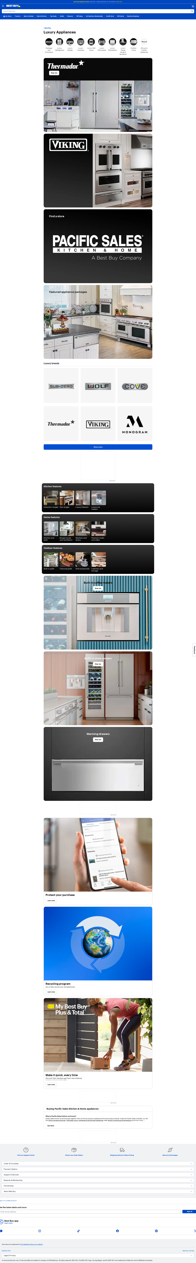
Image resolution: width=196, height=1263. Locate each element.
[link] (98, 95)
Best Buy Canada (188, 1251)
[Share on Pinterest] (156, 1231)
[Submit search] (192, 11)
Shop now (119, 1)
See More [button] (50, 1126)
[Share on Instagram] (39, 1231)
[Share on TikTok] (78, 1231)
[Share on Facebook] (117, 1231)
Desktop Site (6, 1251)
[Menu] (3, 6)
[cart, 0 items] (192, 6)
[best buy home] (13, 6)
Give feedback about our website (31, 1244)
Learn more (8, 1223)
